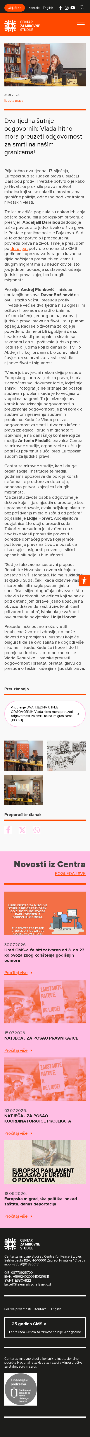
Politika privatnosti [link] (17, 1309)
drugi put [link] (19, 248)
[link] (84, 580)
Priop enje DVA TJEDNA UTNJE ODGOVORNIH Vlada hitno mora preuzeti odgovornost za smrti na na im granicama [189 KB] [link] (45, 713)
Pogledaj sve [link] (70, 873)
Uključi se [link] (14, 8)
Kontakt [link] (34, 8)
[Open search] (82, 7)
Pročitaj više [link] (16, 972)
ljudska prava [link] (13, 101)
